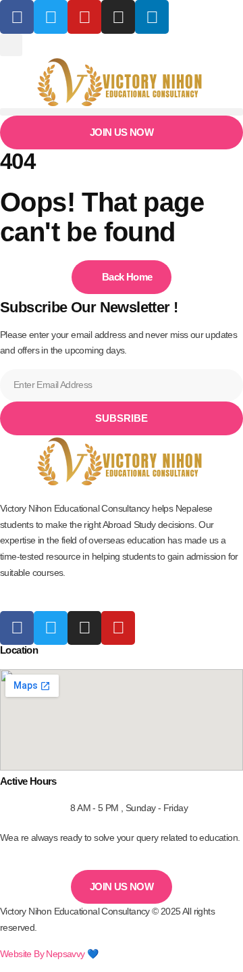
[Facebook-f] (17, 628)
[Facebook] (17, 17)
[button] (11, 45)
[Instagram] (118, 17)
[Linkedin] (152, 17)
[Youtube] (118, 628)
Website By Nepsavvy (42, 953)
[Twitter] (51, 628)
